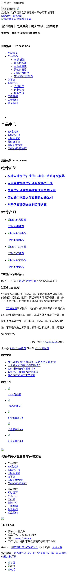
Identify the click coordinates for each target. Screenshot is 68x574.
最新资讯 (19, 93)
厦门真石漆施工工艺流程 (21, 375)
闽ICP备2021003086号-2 (24, 547)
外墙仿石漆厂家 (49, 553)
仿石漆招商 (20, 553)
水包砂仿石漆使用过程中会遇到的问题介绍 (32, 362)
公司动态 (19, 86)
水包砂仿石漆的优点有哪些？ (24, 365)
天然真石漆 (20, 69)
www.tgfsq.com (50, 342)
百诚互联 (57, 547)
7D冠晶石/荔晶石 (23, 76)
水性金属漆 (20, 66)
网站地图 (6, 16)
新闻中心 (13, 83)
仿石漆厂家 (33, 553)
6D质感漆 (19, 59)
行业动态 (19, 89)
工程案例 (13, 96)
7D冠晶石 (11, 308)
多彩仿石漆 (20, 63)
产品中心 (13, 56)
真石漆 (11, 476)
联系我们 (18, 16)
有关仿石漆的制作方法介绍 (23, 372)
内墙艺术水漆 (21, 73)
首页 (21, 280)
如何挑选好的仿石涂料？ (21, 368)
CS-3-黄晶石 (42, 348)
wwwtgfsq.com (23, 538)
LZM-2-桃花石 (18, 348)
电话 (12, 569)
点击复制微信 (9, 9)
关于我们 (13, 99)
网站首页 (13, 53)
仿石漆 (11, 79)
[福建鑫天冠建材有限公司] (16, 19)
